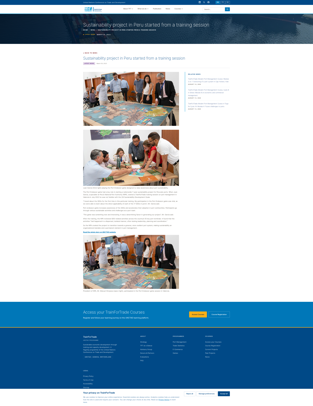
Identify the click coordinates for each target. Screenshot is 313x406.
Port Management (179, 342)
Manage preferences (207, 394)
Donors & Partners (147, 353)
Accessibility (88, 384)
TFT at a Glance (146, 346)
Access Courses (199, 315)
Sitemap (86, 387)
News (168, 9)
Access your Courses (213, 342)
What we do (142, 9)
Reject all (189, 394)
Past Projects (210, 353)
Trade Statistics (178, 346)
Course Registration (221, 315)
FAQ (141, 360)
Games (175, 353)
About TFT (127, 9)
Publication (157, 9)
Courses (177, 9)
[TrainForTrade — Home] (93, 9)
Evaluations (144, 357)
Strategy (143, 342)
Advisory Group (146, 349)
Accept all (224, 394)
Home (85, 30)
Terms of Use (88, 380)
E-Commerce (178, 349)
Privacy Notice (164, 400)
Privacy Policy (88, 376)
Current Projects (211, 349)
